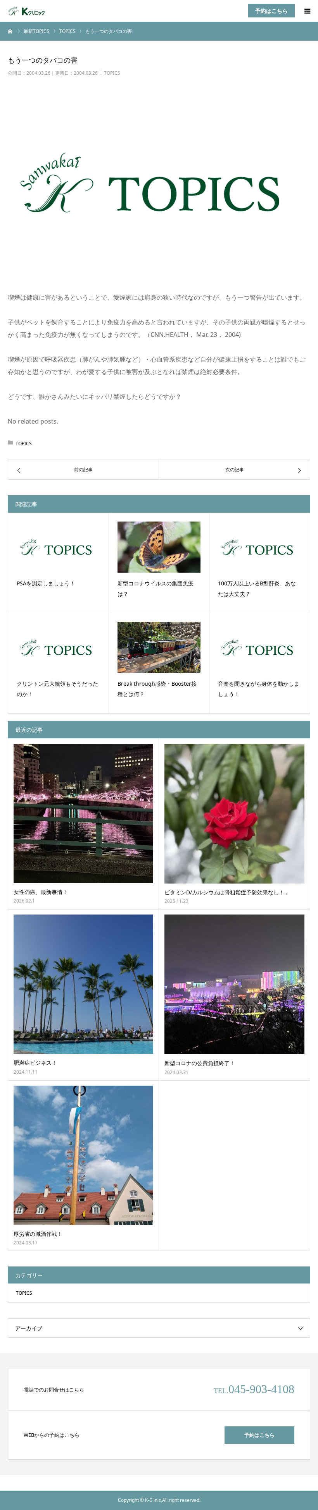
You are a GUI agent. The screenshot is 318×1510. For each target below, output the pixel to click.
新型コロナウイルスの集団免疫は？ (156, 588)
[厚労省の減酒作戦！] (83, 1155)
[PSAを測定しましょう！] (58, 547)
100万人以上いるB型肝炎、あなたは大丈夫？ (257, 588)
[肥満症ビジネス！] (83, 984)
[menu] (307, 11)
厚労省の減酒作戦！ (38, 1233)
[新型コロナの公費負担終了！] (234, 984)
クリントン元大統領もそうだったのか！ (57, 689)
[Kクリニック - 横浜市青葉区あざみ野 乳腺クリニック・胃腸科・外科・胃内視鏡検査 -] (31, 11)
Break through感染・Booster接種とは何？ (157, 689)
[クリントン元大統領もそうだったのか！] (58, 647)
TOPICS (112, 73)
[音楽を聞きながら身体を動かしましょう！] (259, 647)
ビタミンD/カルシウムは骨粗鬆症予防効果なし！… (226, 892)
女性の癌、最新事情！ (41, 892)
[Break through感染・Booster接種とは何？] (159, 647)
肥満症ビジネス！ (35, 1062)
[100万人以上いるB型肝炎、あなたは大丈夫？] (259, 547)
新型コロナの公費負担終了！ (199, 1063)
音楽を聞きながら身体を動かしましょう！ (258, 689)
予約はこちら (271, 10)
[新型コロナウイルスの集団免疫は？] (159, 547)
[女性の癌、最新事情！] (83, 813)
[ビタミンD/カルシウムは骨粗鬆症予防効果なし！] (234, 814)
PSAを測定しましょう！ (46, 583)
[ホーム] (10, 30)
